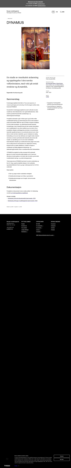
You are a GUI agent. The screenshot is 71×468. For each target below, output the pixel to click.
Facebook (53, 223)
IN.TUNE (38, 223)
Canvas (38, 229)
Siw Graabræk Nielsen (51, 83)
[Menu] (67, 11)
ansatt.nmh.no (41, 3)
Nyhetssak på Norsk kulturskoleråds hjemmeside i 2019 (21, 198)
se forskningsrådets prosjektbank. (19, 193)
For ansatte (38, 227)
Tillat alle (61, 456)
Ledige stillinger (25, 229)
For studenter (39, 225)
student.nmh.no (41, 5)
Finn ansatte (24, 227)
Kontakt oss (24, 225)
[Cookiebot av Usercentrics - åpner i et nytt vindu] (7, 466)
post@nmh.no (10, 229)
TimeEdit (38, 231)
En (57, 11)
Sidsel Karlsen (59, 83)
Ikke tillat (61, 459)
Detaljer (16, 465)
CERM (47, 96)
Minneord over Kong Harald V (35, 1)
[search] (62, 12)
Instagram (53, 225)
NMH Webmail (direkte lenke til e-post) (44, 235)
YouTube (53, 227)
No (53, 11)
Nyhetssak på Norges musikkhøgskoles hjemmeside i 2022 (22, 200)
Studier (23, 223)
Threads (53, 229)
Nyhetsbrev (24, 231)
